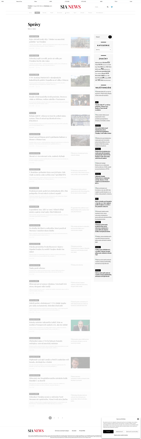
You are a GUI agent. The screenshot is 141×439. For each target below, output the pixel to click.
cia (103, 62)
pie (109, 69)
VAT (96, 80)
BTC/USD (83, 1)
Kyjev (96, 66)
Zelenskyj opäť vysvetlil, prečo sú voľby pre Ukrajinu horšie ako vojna (45, 59)
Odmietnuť (119, 431)
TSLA (116, 1)
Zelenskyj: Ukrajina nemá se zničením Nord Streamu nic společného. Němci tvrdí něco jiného (48, 398)
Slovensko (98, 75)
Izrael (107, 64)
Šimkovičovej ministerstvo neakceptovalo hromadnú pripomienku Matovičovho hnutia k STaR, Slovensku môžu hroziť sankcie (102, 154)
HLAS (100, 64)
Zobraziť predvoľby (132, 431)
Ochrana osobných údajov (62, 430)
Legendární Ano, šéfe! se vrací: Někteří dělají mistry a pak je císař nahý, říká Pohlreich (46, 210)
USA (109, 78)
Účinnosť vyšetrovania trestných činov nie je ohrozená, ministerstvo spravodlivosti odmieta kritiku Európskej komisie (102, 228)
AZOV (100, 62)
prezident (105, 71)
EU (108, 62)
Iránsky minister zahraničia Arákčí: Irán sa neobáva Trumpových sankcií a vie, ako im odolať (48, 323)
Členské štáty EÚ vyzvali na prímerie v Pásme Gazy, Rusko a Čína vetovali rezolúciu (102, 107)
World (51, 12)
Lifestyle (82, 12)
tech (96, 78)
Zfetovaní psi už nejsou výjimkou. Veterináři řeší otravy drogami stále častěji (48, 285)
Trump (100, 78)
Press (31, 113)
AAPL (50, 1)
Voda (105, 80)
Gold (131, 1)
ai (98, 62)
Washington (108, 80)
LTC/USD (67, 1)
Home (30, 12)
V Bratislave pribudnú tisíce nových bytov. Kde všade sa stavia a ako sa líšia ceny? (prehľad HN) (47, 173)
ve (99, 80)
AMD (101, 1)
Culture (68, 12)
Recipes (90, 12)
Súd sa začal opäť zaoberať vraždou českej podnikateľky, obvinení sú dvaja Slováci (103, 274)
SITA (107, 73)
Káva (99, 67)
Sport (75, 12)
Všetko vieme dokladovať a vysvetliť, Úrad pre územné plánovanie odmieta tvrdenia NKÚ (103, 252)
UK (103, 78)
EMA (106, 62)
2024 (96, 62)
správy (106, 75)
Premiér (99, 71)
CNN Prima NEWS (34, 74)
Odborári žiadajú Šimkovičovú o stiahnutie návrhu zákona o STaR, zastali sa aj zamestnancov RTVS (102, 179)
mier (107, 67)
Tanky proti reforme (37, 268)
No (102, 69)
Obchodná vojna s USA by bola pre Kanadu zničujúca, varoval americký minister (45, 342)
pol (96, 71)
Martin (104, 66)
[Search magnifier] (108, 7)
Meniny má (44, 6)
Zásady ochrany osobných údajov (121, 435)
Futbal (96, 64)
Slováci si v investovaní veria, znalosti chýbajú (47, 156)
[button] (138, 419)
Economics (59, 12)
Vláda (101, 80)
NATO (96, 69)
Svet (34, 113)
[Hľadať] (110, 36)
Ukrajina (106, 77)
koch (110, 64)
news (99, 69)
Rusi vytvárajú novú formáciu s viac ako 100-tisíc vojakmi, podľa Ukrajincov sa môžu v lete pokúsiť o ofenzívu (103, 203)
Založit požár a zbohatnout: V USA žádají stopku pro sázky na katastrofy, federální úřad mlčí (47, 304)
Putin (96, 73)
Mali (102, 67)
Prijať (108, 431)
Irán (105, 64)
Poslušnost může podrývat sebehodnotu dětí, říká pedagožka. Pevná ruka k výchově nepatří (48, 192)
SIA (70, 7)
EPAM (2, 1)
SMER (103, 75)
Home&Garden (99, 12)
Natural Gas (19, 1)
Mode (110, 66)
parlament (106, 69)
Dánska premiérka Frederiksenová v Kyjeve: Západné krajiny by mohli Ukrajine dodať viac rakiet (46, 249)
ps (109, 71)
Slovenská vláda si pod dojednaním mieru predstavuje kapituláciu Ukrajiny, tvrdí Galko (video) (103, 130)
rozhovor (100, 73)
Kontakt (74, 430)
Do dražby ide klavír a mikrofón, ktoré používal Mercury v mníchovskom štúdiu (47, 229)
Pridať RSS (110, 12)
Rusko (103, 73)
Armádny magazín (34, 36)
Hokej (103, 64)
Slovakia (44, 12)
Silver (35, 1)
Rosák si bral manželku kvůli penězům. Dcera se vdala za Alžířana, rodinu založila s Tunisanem (48, 97)
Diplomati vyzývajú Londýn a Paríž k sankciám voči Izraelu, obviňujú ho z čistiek (49, 360)
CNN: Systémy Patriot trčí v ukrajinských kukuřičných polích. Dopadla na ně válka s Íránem (48, 78)
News (37, 12)
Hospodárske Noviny (34, 134)
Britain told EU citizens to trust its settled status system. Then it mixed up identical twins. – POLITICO (47, 118)
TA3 (108, 75)
